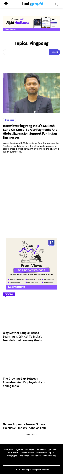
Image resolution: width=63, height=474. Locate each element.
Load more (30, 435)
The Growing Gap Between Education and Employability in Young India (24, 382)
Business (9, 120)
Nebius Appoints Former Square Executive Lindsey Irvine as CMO (24, 426)
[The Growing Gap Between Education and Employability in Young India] (31, 363)
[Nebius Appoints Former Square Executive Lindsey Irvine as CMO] (31, 409)
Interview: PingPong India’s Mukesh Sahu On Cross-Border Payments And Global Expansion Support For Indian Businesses (30, 132)
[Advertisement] (31, 194)
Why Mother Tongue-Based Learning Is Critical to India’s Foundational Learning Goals (22, 336)
